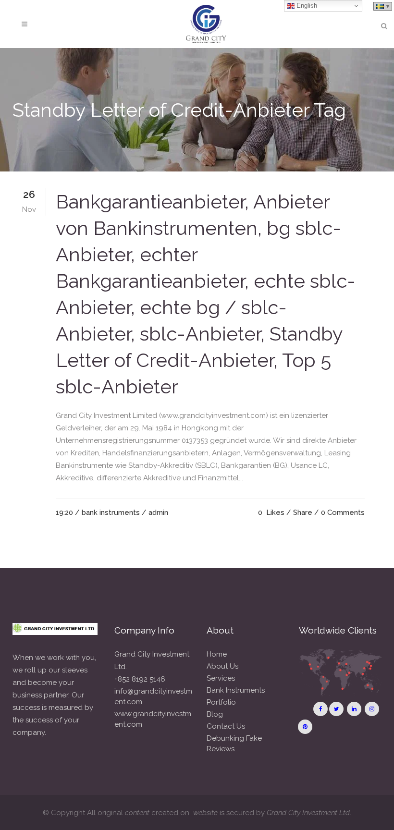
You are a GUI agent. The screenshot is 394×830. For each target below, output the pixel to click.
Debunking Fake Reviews (234, 743)
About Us (222, 666)
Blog (215, 714)
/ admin (155, 512)
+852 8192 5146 (139, 679)
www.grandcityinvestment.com (152, 719)
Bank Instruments (236, 690)
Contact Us (226, 726)
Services (221, 678)
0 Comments (343, 512)
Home (217, 654)
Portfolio (221, 702)
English (306, 5)
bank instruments (111, 512)
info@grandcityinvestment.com (153, 696)
